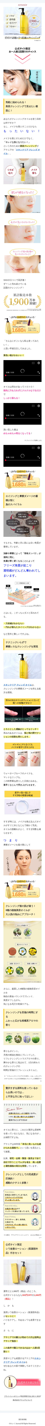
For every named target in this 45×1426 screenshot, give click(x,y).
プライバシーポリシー (12, 1396)
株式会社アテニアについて (22, 1400)
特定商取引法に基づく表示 (30, 1396)
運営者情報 (22, 1419)
